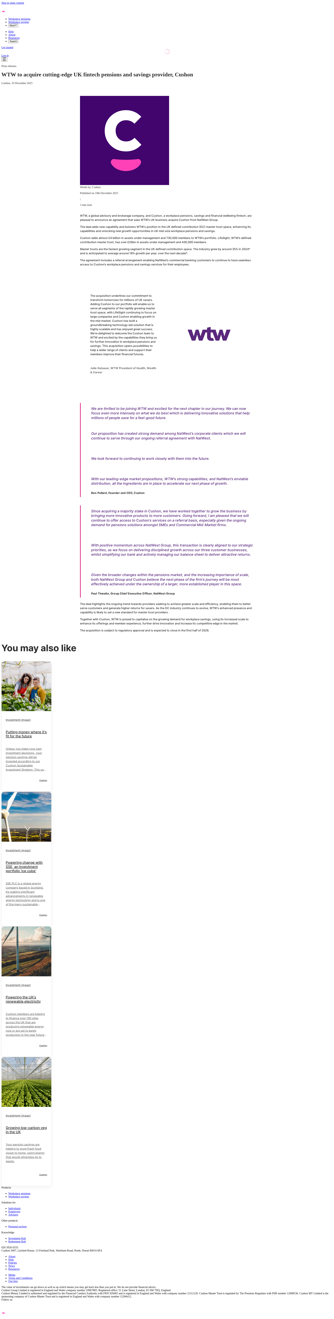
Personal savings (17, 1226)
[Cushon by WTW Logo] (13, 12)
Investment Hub (17, 1238)
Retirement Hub (17, 1241)
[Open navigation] (4, 59)
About (11, 34)
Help (11, 31)
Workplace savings (18, 22)
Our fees (13, 1281)
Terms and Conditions (20, 1278)
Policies (12, 1262)
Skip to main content (12, 2)
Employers (14, 1211)
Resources (14, 37)
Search (13, 41)
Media (11, 1274)
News (11, 1265)
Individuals (14, 1208)
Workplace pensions (19, 18)
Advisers (13, 1214)
